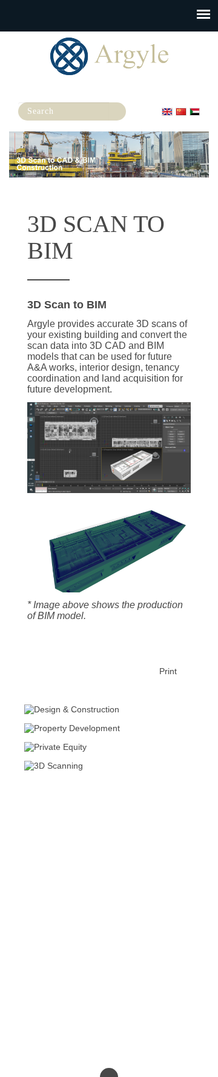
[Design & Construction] (109, 709)
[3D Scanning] (109, 765)
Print (168, 671)
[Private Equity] (109, 747)
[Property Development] (109, 728)
